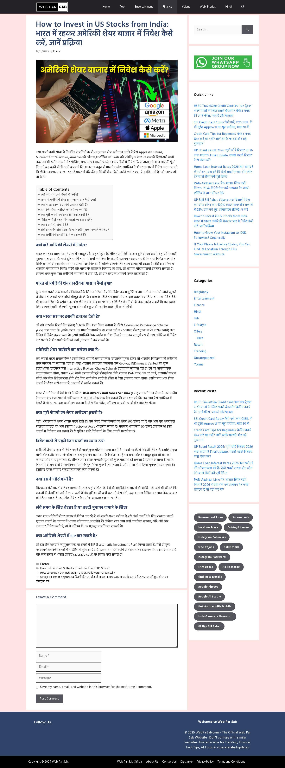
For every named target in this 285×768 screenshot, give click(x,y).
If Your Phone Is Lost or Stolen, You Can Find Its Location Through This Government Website (222, 249)
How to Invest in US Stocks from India (63, 568)
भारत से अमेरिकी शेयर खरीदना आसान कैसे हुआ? (68, 199)
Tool (122, 6)
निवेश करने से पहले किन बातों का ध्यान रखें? (66, 220)
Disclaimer (186, 761)
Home (106, 6)
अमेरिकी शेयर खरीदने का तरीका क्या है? (64, 210)
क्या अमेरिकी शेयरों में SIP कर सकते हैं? (63, 235)
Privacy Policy (205, 761)
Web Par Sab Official (129, 761)
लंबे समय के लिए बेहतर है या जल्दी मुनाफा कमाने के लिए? (75, 230)
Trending (200, 351)
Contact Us (169, 761)
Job (196, 318)
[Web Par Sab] (52, 7)
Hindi (228, 6)
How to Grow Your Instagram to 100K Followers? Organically (77, 573)
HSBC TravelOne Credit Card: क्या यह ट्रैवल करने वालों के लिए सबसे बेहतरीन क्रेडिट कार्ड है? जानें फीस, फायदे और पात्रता (222, 111)
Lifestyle (200, 325)
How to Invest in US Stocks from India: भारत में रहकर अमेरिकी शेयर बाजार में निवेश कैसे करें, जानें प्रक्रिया (223, 221)
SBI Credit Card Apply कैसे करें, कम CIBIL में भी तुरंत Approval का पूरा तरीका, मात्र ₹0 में (223, 125)
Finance (167, 6)
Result (198, 344)
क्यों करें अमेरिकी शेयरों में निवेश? (59, 194)
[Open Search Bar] (243, 7)
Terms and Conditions (231, 761)
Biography (201, 292)
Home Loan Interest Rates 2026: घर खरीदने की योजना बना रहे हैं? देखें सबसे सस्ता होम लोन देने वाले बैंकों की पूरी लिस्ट (223, 171)
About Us (152, 761)
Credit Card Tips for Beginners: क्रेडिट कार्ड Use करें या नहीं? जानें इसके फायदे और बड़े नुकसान (222, 138)
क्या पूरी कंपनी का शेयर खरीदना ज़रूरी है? (65, 215)
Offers (198, 331)
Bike (200, 338)
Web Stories (208, 6)
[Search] (247, 29)
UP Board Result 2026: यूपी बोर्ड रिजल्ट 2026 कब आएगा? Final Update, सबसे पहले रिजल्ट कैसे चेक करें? (223, 155)
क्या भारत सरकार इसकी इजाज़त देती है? (64, 205)
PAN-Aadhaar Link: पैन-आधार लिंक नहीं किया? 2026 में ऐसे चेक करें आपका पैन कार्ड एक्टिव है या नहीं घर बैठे (221, 188)
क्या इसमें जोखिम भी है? (54, 225)
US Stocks (103, 568)
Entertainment (144, 6)
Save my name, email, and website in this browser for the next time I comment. (96, 687)
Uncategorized (204, 358)
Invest (92, 568)
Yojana (186, 6)
